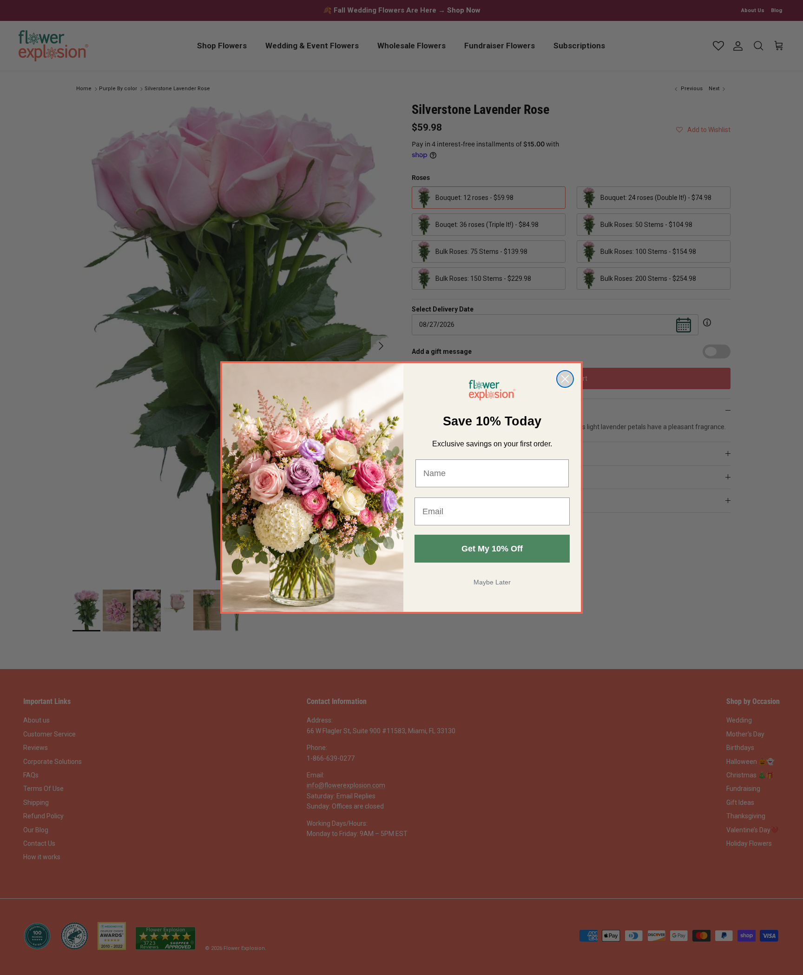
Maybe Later (492, 582)
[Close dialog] (565, 379)
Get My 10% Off (492, 548)
